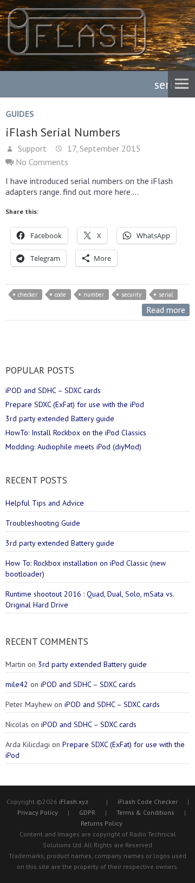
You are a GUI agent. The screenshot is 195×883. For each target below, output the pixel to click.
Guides (19, 113)
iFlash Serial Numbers (62, 132)
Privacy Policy (37, 812)
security (131, 294)
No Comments (42, 161)
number (93, 294)
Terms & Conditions (145, 812)
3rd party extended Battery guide (59, 418)
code (60, 294)
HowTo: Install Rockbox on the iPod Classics (75, 432)
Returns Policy (101, 823)
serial (166, 294)
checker (27, 294)
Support (31, 148)
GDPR (87, 812)
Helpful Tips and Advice (44, 503)
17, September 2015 (103, 148)
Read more (165, 309)
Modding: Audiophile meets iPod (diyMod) (73, 447)
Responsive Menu (181, 83)
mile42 (16, 684)
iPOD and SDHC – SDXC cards (53, 390)
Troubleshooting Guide (42, 523)
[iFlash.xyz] (77, 31)
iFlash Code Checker (148, 801)
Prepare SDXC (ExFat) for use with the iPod (74, 404)
